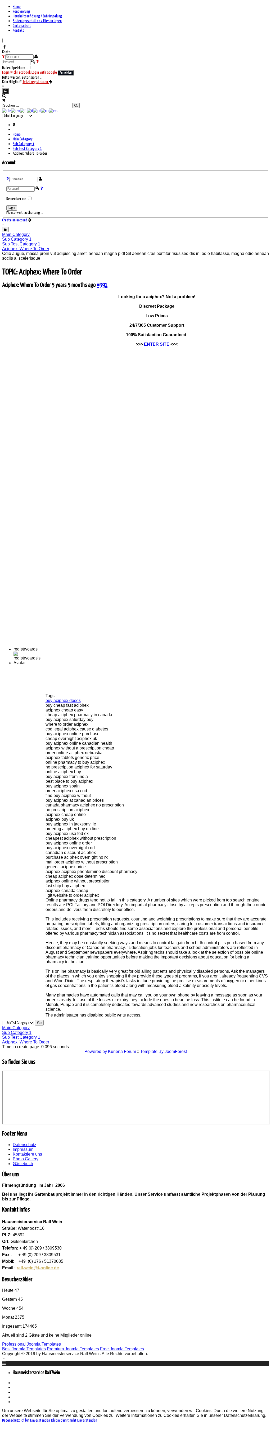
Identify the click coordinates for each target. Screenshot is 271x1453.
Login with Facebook (16, 72)
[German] (6, 110)
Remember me (16, 199)
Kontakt (18, 30)
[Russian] (45, 110)
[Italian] (30, 110)
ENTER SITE (156, 344)
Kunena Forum (122, 1051)
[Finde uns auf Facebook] (4, 47)
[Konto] (5, 91)
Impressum (23, 1149)
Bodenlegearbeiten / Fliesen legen (37, 21)
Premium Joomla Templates (73, 1349)
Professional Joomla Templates (31, 1344)
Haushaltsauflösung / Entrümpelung (37, 16)
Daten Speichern (14, 68)
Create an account (15, 220)
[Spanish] (53, 110)
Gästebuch (23, 1163)
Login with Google (44, 72)
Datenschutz (24, 1144)
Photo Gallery (25, 1159)
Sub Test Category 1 (27, 149)
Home (17, 7)
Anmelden (66, 72)
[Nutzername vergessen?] (3, 57)
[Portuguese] (37, 110)
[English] (15, 110)
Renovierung (21, 11)
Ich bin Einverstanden (35, 1420)
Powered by (95, 1051)
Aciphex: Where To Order (25, 248)
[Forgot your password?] (41, 189)
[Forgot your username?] (8, 179)
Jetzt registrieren (35, 82)
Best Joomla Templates (24, 1349)
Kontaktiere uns (27, 1154)
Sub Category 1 (23, 144)
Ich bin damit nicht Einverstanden (74, 1420)
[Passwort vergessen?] (37, 62)
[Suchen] (76, 105)
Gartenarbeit (22, 26)
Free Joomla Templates (122, 1349)
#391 (102, 285)
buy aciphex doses (63, 700)
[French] (23, 110)
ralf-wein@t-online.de (38, 1268)
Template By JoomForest (163, 1051)
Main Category (23, 139)
